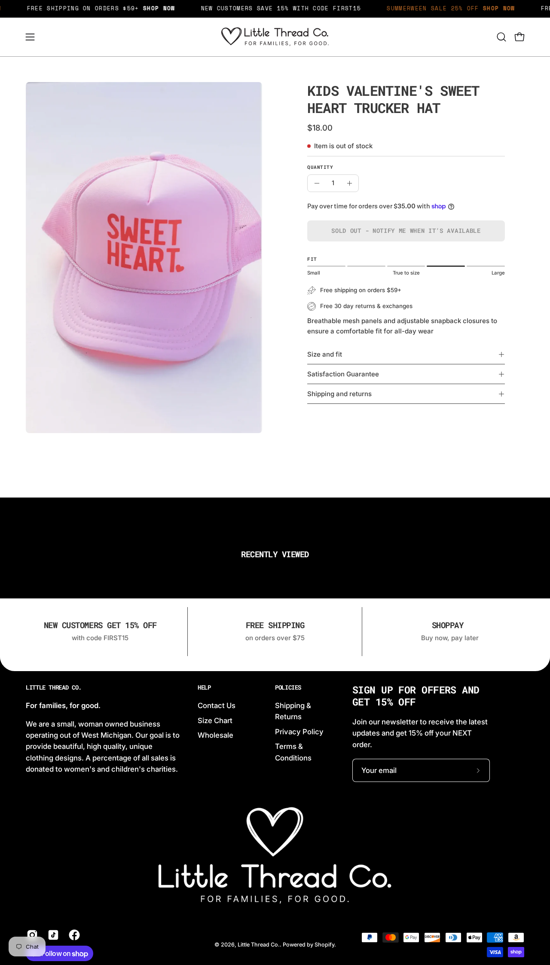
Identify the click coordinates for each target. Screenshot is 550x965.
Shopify (324, 944)
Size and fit (324, 354)
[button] (501, 37)
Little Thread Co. (54, 687)
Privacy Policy (299, 731)
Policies (288, 687)
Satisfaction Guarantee (343, 374)
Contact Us (216, 705)
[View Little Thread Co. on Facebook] (73, 934)
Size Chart (215, 720)
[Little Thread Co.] (275, 37)
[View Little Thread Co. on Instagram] (31, 934)
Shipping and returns (339, 394)
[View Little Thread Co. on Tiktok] (52, 934)
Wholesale (215, 735)
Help (204, 687)
